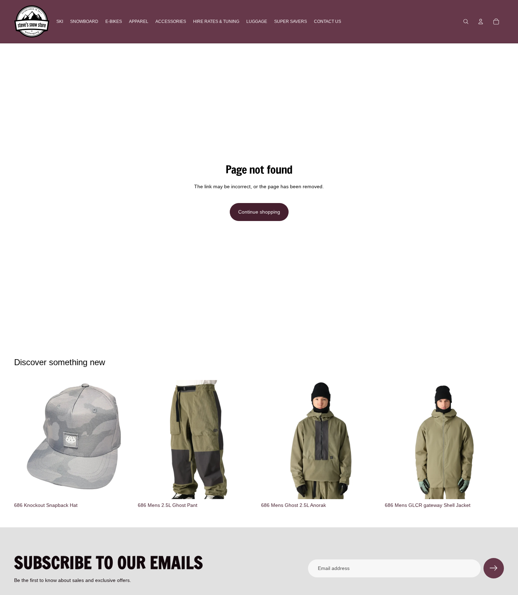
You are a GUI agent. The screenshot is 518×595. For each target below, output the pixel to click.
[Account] (480, 21)
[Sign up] (493, 568)
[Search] (466, 21)
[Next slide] (370, 439)
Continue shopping (259, 212)
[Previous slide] (271, 439)
